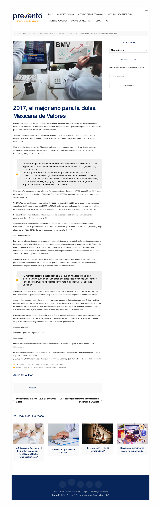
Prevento (33, 387)
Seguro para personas (90, 14)
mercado (55, 367)
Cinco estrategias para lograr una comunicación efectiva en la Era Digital (79, 400)
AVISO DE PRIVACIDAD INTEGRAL (67, 492)
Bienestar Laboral (34, 364)
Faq (107, 21)
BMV (31, 367)
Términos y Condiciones (99, 492)
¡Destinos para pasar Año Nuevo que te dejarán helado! (36, 400)
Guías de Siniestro (80, 21)
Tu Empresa (60, 364)
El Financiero (18, 347)
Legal (85, 492)
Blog (98, 21)
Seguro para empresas (120, 14)
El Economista (95, 359)
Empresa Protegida (48, 364)
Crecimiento (38, 367)
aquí (26, 327)
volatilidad (62, 367)
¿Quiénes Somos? (66, 14)
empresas (47, 367)
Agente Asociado (59, 21)
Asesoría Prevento (22, 367)
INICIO (51, 14)
